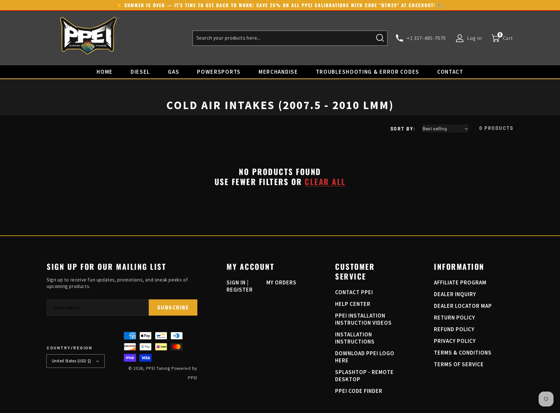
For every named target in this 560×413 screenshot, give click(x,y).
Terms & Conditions (463, 352)
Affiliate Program (460, 282)
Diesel (140, 71)
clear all (325, 182)
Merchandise (278, 71)
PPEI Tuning (158, 368)
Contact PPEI (354, 292)
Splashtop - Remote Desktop (364, 376)
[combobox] (290, 38)
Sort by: (403, 128)
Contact (450, 71)
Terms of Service (459, 364)
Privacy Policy (455, 340)
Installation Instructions (355, 338)
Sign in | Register (240, 286)
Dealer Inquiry (455, 294)
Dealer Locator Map (463, 305)
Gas (173, 71)
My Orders (281, 282)
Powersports (219, 71)
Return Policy (454, 317)
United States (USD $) (71, 361)
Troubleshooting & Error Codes (367, 71)
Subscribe (173, 307)
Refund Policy (454, 329)
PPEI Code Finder (358, 390)
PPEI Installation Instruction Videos (363, 319)
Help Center (352, 303)
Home (105, 71)
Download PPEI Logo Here (364, 357)
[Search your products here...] (380, 38)
